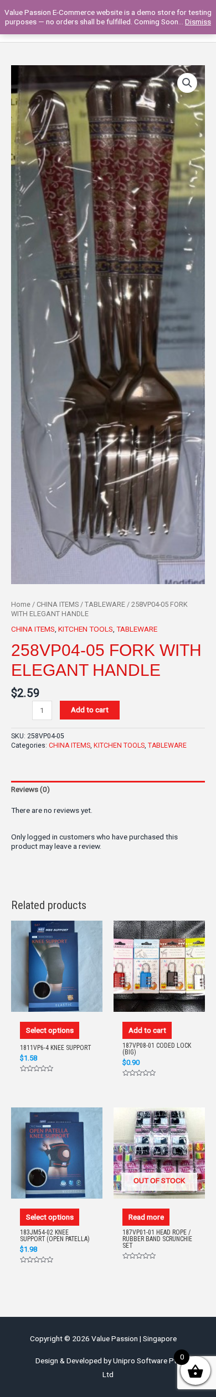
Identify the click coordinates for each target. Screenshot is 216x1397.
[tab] (108, 789)
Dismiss (198, 21)
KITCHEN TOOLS (85, 628)
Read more (146, 1216)
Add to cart (90, 709)
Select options (50, 1030)
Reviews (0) (30, 789)
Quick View (57, 1001)
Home (20, 604)
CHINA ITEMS (58, 604)
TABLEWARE (105, 604)
